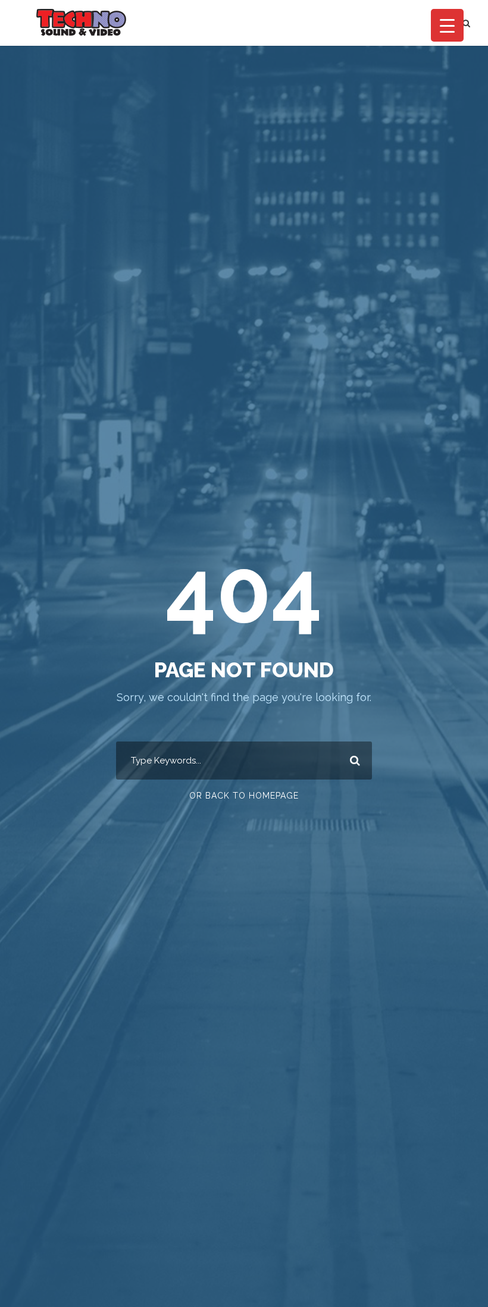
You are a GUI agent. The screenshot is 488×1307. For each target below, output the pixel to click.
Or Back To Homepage (244, 795)
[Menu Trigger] (447, 25)
